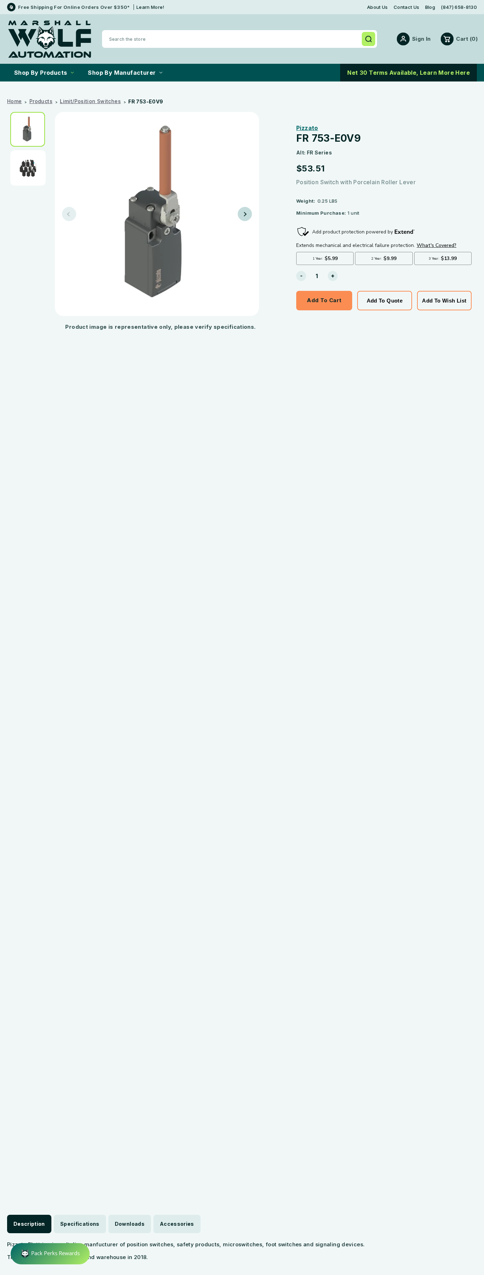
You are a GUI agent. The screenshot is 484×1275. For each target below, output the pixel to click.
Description (29, 1224)
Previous (69, 214)
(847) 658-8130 (459, 7)
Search (368, 39)
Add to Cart (324, 300)
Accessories (177, 1224)
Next (245, 214)
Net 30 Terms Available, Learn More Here (408, 72)
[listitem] (30, 129)
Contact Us (406, 7)
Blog (430, 7)
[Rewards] (50, 1253)
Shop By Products (40, 72)
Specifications (80, 1224)
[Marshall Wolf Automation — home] (49, 39)
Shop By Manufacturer (122, 72)
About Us (377, 7)
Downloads (130, 1224)
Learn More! (150, 7)
